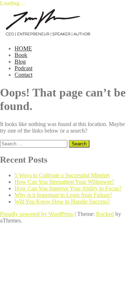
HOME (23, 48)
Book (21, 55)
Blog (20, 61)
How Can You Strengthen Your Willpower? (64, 182)
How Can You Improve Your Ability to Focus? (68, 188)
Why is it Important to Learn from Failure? (63, 195)
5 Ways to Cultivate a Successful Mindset (62, 175)
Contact (23, 75)
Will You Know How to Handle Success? (62, 201)
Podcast (23, 68)
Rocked (105, 214)
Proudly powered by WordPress (36, 214)
